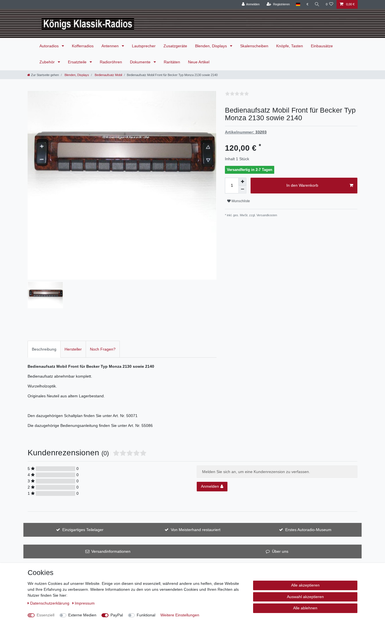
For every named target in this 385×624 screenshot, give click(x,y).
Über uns (280, 551)
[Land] (298, 4)
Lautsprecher (144, 46)
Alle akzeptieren (305, 585)
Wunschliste (240, 201)
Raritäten (172, 62)
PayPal (116, 615)
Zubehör (47, 62)
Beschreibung (44, 349)
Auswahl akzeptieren (305, 596)
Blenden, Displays (211, 46)
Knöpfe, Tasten (289, 46)
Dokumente (141, 62)
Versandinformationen (110, 551)
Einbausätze (322, 46)
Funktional (146, 615)
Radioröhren (111, 62)
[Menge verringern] (242, 189)
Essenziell (45, 615)
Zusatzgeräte (175, 46)
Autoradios (49, 46)
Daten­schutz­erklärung (50, 603)
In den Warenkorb (302, 185)
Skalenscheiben (254, 46)
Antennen (110, 46)
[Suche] (317, 4)
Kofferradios (83, 46)
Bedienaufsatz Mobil (108, 75)
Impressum (85, 603)
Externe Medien (82, 615)
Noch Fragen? (103, 349)
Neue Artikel (198, 62)
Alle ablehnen (305, 608)
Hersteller (73, 349)
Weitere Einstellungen (179, 615)
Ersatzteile (78, 62)
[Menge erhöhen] (242, 182)
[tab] (44, 349)
